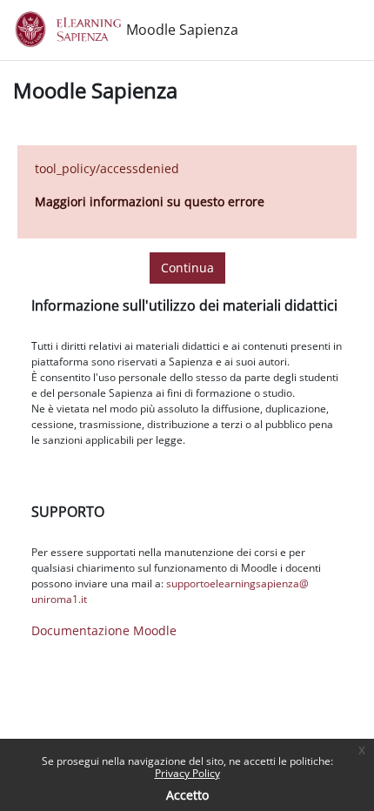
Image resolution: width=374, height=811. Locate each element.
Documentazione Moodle (104, 630)
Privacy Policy (187, 773)
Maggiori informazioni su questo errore (149, 201)
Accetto (187, 795)
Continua (187, 267)
